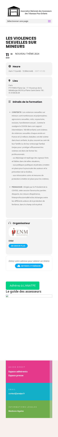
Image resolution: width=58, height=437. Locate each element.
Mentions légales (16, 411)
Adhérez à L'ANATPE (23, 285)
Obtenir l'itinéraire (31, 266)
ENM (11, 240)
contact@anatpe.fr (16, 393)
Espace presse (15, 375)
